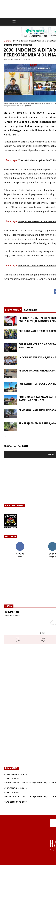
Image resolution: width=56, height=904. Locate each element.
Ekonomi (7, 41)
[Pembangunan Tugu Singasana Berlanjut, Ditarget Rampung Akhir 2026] (10, 413)
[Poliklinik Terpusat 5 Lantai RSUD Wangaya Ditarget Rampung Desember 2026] (10, 387)
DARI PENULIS (30, 310)
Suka (20, 543)
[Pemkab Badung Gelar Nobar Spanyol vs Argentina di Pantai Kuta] (10, 373)
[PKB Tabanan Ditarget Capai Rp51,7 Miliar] (10, 334)
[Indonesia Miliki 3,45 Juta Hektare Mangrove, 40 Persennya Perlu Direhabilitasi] (10, 360)
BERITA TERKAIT (13, 310)
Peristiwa (27, 45)
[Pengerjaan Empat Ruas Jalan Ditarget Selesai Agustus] (10, 426)
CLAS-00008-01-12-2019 (15, 772)
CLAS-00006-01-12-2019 (15, 800)
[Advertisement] (28, 884)
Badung (7, 324)
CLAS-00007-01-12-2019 (15, 786)
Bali (6, 337)
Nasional (17, 45)
